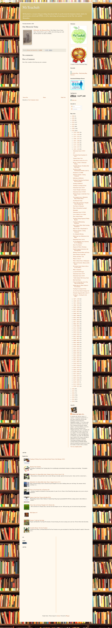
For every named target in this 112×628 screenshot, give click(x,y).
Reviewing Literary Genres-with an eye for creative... (80, 266)
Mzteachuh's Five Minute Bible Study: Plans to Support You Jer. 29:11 (45, 482)
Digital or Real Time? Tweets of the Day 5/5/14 (40, 497)
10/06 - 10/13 (76, 305)
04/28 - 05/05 (76, 353)
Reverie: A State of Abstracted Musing (79, 163)
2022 (73, 124)
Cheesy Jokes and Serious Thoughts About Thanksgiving (80, 203)
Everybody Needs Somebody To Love (80, 155)
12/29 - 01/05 (76, 132)
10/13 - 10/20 (76, 303)
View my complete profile (76, 446)
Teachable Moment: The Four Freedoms (38, 528)
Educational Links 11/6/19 (79, 239)
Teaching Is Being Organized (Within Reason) (81, 219)
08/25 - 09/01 (76, 317)
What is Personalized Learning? (80, 208)
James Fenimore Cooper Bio (79, 254)
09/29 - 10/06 (76, 307)
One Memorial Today (77, 200)
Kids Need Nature (77, 280)
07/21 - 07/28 (76, 328)
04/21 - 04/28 (76, 355)
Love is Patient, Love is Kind (79, 214)
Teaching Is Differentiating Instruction (79, 222)
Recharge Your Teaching (35, 466)
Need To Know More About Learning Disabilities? (81, 225)
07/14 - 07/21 (76, 330)
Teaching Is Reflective (78, 183)
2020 (73, 128)
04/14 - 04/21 (76, 357)
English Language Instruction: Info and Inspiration (80, 249)
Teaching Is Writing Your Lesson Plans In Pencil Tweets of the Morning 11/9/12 (47, 459)
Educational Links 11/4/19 (79, 275)
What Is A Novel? (77, 258)
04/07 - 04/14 (76, 359)
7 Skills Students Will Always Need (81, 278)
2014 (73, 397)
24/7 (74, 153)
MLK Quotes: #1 (33, 512)
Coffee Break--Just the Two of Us (80, 160)
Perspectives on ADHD (78, 172)
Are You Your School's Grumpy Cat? (81, 291)
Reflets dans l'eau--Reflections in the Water (81, 236)
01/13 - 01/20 (76, 384)
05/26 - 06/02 (76, 344)
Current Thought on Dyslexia (79, 189)
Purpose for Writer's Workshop (79, 247)
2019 (73, 130)
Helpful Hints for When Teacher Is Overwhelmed (80, 286)
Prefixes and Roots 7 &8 (78, 256)
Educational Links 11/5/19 (79, 273)
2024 (73, 120)
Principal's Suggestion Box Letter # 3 (81, 293)
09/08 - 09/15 (76, 313)
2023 (73, 122)
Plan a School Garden (78, 216)
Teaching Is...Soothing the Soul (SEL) (80, 295)
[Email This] (45, 50)
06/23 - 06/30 (76, 336)
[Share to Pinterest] (51, 50)
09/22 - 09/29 (76, 309)
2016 (73, 393)
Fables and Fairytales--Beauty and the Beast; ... (81, 263)
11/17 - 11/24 (76, 145)
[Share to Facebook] (50, 50)
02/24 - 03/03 (76, 371)
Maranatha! (75, 210)
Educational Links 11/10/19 (79, 151)
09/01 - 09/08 (76, 315)
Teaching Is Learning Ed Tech (79, 185)
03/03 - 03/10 (76, 369)
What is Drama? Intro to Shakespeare (81, 260)
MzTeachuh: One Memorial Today (42, 30)
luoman (58, 615)
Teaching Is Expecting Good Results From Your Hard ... (81, 180)
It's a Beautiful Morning (78, 234)
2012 (73, 401)
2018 (73, 388)
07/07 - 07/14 (76, 332)
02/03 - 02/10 (76, 378)
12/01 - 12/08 (76, 140)
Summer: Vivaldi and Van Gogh (37, 520)
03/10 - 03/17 (76, 367)
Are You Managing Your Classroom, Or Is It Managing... (81, 242)
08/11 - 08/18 (76, 321)
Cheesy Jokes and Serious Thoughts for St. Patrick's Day (42, 505)
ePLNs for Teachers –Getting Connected (79, 175)
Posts (73, 106)
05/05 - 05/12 (76, 351)
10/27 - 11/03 (76, 299)
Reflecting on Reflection (78, 178)
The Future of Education (78, 206)
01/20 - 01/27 (76, 382)
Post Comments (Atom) (33, 100)
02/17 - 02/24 (76, 373)
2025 (73, 118)
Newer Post (25, 97)
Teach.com (74, 100)
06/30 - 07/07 (76, 334)
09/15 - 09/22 (76, 311)
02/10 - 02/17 (76, 375)
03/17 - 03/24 (76, 365)
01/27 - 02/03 (76, 380)
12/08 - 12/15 (76, 138)
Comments (74, 109)
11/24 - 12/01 (76, 143)
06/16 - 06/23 (76, 338)
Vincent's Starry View (78, 158)
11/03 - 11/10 (76, 149)
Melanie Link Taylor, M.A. (78, 414)
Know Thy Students (77, 245)
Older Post (63, 97)
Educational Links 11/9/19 (79, 187)
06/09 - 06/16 (76, 340)
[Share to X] (48, 50)
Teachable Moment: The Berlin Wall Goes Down (81, 166)
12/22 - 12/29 (76, 134)
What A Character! (77, 269)
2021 (73, 126)
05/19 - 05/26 (76, 346)
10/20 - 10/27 (76, 301)
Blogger (67, 615)
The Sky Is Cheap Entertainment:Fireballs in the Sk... (81, 170)
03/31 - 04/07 (76, 361)
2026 (73, 116)
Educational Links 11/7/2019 (79, 191)
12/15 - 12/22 (76, 136)
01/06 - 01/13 (76, 386)
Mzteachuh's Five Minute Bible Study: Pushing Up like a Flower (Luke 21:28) (47, 474)
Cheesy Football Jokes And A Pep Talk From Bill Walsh (80, 282)
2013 (73, 399)
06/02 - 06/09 (76, 342)
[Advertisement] (33, 559)
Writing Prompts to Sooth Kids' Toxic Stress (81, 194)
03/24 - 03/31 (76, 363)
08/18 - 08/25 (76, 319)
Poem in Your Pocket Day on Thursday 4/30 (39, 489)
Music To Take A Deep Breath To (80, 228)
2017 (73, 391)
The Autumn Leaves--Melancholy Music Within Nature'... (80, 197)
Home (44, 97)
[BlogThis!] (47, 50)
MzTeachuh (30, 7)
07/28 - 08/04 (76, 326)
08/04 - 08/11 (76, 324)
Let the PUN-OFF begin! (78, 271)
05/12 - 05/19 (76, 348)
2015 (73, 395)
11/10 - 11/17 (76, 147)
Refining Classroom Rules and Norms (81, 252)
